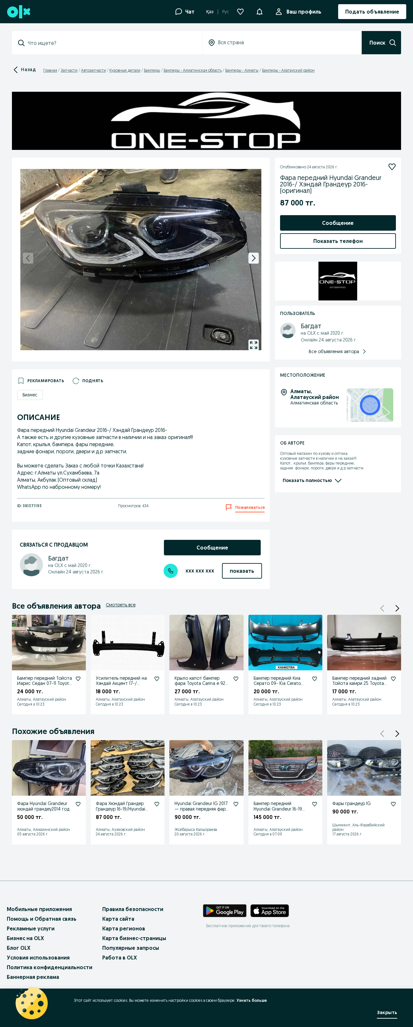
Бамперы (152, 70)
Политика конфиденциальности (49, 967)
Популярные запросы (130, 948)
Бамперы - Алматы (241, 70)
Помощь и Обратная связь (41, 919)
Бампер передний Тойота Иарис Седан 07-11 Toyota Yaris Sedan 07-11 (44, 683)
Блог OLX (18, 948)
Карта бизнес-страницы (134, 938)
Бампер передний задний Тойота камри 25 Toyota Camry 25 (359, 683)
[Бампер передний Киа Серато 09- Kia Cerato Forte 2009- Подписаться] (314, 678)
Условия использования (38, 957)
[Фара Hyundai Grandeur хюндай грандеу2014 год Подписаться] (78, 804)
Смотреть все (121, 605)
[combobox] (111, 43)
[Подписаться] (392, 167)
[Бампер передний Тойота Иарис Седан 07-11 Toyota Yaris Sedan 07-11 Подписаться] (78, 678)
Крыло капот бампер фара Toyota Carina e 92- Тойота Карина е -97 (201, 683)
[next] (253, 258)
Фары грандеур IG (351, 803)
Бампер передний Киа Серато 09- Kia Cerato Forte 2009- (277, 683)
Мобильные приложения (39, 909)
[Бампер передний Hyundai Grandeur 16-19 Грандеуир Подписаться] (314, 804)
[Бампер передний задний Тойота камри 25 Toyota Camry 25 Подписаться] (393, 678)
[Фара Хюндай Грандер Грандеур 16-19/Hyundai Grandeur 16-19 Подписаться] (156, 804)
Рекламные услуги (31, 928)
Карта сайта (118, 919)
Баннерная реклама (33, 977)
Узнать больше (252, 1000)
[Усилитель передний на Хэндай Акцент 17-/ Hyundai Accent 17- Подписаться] (156, 678)
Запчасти (69, 70)
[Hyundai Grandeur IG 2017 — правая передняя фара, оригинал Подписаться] (235, 804)
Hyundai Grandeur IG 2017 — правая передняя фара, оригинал (202, 809)
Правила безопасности (132, 909)
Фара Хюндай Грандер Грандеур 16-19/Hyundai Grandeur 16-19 (120, 809)
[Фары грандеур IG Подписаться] (393, 804)
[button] (259, 11)
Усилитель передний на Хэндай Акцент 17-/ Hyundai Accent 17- (121, 683)
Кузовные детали (124, 70)
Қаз (210, 12)
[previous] (28, 258)
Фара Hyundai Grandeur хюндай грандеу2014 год (43, 806)
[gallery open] (253, 345)
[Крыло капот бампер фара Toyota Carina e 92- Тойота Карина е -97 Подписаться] (235, 678)
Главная (50, 70)
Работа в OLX (119, 957)
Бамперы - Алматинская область (193, 70)
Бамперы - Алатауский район (288, 70)
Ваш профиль (304, 11)
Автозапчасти (93, 70)
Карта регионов (123, 928)
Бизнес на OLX (25, 938)
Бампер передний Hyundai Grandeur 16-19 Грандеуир (278, 809)
